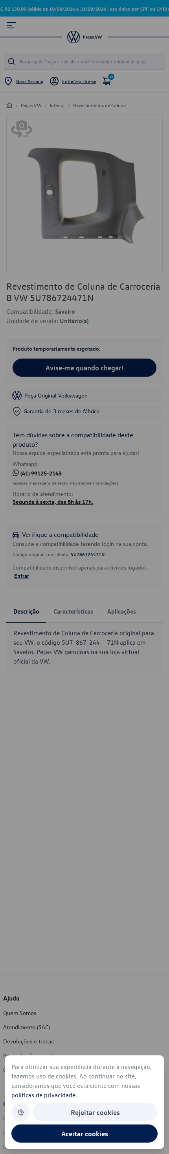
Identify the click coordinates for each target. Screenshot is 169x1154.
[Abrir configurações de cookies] (20, 1112)
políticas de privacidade (43, 1095)
